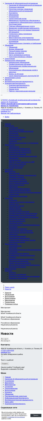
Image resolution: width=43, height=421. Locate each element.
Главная (8, 377)
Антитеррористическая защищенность (19, 400)
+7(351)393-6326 (7, 109)
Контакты (8, 392)
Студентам (9, 387)
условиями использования (16, 417)
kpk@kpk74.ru (6, 111)
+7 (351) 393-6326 (7, 350)
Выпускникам (10, 390)
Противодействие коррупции (16, 396)
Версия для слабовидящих (11, 113)
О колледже (9, 381)
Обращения (9, 394)
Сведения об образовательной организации (21, 379)
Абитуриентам (10, 385)
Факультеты (9, 383)
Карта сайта (9, 402)
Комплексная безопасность (15, 404)
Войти (7, 117)
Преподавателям (11, 388)
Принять (35, 415)
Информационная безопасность (17, 398)
